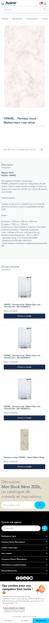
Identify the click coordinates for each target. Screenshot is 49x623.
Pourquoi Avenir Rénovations (13, 542)
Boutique (4, 19)
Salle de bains (17, 19)
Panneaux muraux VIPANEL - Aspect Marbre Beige (24, 457)
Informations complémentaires (13, 565)
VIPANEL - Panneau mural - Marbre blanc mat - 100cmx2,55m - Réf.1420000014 (22, 356)
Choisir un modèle (24, 316)
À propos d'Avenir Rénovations (13, 559)
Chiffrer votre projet (9, 548)
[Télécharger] (39, 505)
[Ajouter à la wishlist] (41, 150)
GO (45, 528)
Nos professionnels (9, 570)
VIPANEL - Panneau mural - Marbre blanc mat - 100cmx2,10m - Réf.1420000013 (22, 305)
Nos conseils (6, 553)
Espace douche (32, 19)
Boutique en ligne (8, 536)
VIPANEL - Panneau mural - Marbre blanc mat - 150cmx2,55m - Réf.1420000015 (22, 407)
